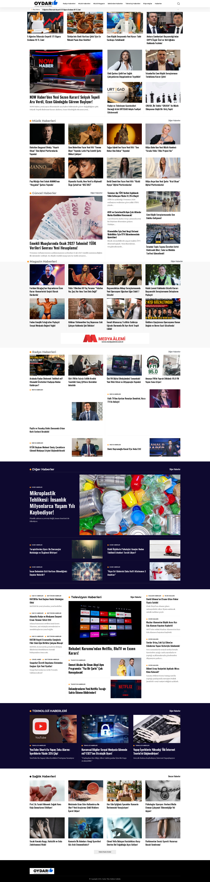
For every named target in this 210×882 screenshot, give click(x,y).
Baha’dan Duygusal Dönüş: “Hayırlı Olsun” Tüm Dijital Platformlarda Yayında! (44, 151)
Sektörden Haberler (54, 596)
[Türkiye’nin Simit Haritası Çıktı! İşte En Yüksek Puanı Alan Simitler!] (85, 23)
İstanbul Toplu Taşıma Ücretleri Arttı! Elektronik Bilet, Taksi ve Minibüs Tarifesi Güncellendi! (162, 250)
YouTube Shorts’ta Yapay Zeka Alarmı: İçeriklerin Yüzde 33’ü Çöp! (50, 751)
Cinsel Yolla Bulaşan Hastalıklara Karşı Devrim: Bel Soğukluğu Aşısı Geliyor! (123, 842)
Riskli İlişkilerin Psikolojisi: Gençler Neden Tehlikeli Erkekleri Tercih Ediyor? (125, 550)
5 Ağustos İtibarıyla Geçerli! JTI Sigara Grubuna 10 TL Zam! (61, 9)
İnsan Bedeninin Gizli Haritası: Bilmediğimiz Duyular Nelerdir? (48, 572)
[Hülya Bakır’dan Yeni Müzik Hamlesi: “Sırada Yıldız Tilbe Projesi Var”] (162, 134)
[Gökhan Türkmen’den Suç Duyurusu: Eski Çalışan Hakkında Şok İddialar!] (85, 308)
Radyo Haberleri (44, 352)
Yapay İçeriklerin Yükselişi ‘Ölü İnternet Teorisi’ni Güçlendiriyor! (154, 751)
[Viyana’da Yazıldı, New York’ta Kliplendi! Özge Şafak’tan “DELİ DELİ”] (85, 168)
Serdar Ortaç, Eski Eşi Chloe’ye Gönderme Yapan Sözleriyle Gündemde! (163, 644)
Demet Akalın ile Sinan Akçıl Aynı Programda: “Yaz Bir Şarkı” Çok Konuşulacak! (86, 668)
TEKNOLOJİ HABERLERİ (49, 711)
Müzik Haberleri (44, 121)
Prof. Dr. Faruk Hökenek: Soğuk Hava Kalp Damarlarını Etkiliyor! (45, 805)
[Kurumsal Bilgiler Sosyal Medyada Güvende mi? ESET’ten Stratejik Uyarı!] (105, 729)
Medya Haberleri (37, 390)
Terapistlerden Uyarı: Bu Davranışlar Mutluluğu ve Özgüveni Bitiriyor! (45, 550)
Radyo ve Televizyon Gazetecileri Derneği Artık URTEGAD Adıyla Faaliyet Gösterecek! (124, 109)
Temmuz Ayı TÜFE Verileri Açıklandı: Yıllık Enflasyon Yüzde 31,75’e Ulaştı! (123, 194)
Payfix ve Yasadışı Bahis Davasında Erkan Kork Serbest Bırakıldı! (47, 429)
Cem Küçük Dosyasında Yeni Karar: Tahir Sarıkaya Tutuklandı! (124, 38)
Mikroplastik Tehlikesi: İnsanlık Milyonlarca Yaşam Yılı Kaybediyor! (52, 502)
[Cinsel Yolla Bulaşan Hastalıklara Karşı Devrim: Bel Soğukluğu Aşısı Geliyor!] (124, 827)
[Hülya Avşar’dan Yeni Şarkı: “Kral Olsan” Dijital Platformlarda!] (162, 168)
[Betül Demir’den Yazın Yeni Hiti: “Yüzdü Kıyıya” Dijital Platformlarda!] (124, 168)
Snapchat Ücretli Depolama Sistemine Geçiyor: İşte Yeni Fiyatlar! (46, 664)
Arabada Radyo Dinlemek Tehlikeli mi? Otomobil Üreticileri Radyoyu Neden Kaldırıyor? (46, 382)
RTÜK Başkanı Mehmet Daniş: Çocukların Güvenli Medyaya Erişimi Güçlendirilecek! (47, 448)
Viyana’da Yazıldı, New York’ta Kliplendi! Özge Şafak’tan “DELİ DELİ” (85, 183)
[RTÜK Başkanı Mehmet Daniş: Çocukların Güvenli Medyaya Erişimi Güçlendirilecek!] (87, 447)
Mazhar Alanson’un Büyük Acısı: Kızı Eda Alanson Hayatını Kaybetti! (161, 623)
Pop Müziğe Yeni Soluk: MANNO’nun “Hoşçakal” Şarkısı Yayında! (45, 183)
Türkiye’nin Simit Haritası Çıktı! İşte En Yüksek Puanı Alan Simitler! (84, 38)
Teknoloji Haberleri (39, 745)
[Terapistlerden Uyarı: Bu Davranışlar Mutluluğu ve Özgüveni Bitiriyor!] (87, 549)
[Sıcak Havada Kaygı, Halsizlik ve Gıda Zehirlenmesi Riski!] (47, 827)
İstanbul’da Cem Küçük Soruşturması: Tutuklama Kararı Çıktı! (162, 75)
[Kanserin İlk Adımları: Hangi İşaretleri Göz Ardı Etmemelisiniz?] (85, 827)
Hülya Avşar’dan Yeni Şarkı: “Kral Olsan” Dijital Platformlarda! (162, 183)
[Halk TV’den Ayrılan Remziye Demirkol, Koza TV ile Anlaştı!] (165, 398)
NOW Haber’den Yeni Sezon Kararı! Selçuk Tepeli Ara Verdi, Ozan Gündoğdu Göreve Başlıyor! (65, 99)
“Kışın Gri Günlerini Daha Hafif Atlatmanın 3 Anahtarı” (126, 572)
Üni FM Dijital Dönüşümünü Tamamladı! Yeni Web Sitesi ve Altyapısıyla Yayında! (124, 380)
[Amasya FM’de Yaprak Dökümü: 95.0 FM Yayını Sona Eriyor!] (162, 365)
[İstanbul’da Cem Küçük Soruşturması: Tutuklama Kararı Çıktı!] (163, 60)
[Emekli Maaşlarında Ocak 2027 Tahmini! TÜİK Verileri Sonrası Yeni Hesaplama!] (66, 217)
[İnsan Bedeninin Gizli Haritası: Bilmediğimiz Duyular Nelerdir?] (87, 571)
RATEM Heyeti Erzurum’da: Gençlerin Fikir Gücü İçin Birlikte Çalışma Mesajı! (46, 641)
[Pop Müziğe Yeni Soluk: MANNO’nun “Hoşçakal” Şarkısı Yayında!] (47, 168)
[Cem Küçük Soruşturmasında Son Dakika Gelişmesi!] (163, 201)
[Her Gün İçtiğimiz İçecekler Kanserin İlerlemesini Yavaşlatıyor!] (124, 790)
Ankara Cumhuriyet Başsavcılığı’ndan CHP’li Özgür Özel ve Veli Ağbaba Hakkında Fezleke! (163, 40)
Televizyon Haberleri (78, 660)
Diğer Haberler (174, 120)
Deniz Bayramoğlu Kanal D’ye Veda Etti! (124, 449)
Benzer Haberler (174, 776)
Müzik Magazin (170, 596)
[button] (178, 4)
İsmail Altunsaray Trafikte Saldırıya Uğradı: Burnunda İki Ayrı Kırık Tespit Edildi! (123, 325)
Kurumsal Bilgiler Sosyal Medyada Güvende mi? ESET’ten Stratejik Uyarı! (104, 751)
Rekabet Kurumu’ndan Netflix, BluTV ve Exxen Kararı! (102, 651)
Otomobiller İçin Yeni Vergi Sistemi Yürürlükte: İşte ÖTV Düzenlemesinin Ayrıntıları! (123, 234)
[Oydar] (44, 3)
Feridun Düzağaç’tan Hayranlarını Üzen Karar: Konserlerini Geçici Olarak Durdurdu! (46, 291)
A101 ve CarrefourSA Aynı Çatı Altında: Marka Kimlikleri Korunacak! (124, 213)
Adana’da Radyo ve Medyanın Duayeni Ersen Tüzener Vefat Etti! (46, 618)
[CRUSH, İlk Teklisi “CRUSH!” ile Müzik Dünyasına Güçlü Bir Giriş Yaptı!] (163, 92)
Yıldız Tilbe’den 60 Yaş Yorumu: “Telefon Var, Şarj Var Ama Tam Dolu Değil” (85, 289)
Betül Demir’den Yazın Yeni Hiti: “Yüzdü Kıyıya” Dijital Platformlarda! (123, 183)
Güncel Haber (36, 659)
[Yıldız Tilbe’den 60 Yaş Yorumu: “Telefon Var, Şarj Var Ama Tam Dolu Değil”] (85, 274)
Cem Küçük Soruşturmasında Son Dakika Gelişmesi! (160, 216)
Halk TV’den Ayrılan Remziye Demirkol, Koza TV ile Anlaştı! (126, 400)
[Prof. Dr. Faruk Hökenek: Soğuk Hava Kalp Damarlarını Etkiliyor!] (47, 790)
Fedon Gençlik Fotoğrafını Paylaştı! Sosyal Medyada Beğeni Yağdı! (45, 323)
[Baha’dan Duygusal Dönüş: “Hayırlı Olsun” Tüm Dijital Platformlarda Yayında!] (47, 134)
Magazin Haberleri (43, 261)
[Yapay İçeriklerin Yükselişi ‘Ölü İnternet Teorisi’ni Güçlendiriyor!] (156, 729)
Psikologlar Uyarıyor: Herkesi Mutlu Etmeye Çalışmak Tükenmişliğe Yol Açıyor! (160, 807)
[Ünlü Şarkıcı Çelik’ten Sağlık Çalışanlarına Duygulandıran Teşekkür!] (124, 60)
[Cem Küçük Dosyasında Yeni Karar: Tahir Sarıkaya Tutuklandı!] (125, 23)
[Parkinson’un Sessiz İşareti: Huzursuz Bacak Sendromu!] (162, 827)
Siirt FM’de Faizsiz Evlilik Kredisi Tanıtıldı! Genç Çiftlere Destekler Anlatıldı (82, 382)
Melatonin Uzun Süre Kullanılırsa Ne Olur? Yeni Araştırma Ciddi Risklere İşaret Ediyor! (83, 807)
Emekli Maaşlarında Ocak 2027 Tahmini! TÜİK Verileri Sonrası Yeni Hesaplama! (63, 246)
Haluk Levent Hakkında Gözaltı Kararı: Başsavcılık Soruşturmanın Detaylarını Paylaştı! (161, 291)
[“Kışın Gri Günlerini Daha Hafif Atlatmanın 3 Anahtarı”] (165, 571)
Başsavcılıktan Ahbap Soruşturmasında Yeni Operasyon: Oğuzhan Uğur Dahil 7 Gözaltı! (123, 291)
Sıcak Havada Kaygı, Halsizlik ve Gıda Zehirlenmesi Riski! (46, 842)
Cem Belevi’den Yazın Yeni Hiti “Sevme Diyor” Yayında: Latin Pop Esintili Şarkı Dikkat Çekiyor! (84, 151)
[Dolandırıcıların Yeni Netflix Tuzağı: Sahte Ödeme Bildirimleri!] (126, 689)
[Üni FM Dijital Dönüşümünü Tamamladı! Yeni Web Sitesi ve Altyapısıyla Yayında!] (124, 365)
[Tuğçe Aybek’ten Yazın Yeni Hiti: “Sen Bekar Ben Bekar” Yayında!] (124, 134)
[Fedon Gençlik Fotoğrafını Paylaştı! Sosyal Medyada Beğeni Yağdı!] (47, 308)
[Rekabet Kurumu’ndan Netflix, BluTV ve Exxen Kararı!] (105, 623)
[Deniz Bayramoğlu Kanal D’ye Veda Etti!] (165, 447)
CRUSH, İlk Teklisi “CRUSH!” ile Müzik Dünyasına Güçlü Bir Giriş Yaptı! (162, 107)
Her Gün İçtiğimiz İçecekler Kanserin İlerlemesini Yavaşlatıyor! (122, 805)
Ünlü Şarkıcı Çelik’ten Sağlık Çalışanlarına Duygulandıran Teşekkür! (124, 75)
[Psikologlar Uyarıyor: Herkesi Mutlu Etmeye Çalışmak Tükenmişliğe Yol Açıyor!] (162, 790)
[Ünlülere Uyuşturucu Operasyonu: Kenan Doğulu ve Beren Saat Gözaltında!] (162, 308)
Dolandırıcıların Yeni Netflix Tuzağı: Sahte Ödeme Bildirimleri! (87, 690)
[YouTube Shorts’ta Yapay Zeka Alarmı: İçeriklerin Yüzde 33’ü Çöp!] (53, 729)
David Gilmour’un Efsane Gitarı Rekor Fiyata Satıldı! (162, 600)
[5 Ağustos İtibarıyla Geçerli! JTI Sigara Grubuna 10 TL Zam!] (45, 23)
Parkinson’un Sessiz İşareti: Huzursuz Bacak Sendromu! (161, 842)
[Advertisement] (49, 408)
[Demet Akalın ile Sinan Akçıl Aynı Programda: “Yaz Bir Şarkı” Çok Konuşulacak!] (126, 667)
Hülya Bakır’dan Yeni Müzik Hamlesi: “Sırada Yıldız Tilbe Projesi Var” (160, 149)
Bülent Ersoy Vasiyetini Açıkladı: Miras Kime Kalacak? (162, 670)
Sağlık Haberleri (44, 776)
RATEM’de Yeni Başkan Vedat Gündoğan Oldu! (46, 600)
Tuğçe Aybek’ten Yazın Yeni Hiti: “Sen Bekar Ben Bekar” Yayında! (123, 149)
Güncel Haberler (44, 193)
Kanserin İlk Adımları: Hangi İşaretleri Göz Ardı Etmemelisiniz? (84, 842)
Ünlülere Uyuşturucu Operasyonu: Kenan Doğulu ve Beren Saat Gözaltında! (162, 323)
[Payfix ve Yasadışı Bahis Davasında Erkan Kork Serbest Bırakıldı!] (87, 411)
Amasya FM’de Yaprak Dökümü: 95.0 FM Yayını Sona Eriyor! (162, 380)
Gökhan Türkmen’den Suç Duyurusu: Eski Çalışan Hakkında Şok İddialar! (85, 323)
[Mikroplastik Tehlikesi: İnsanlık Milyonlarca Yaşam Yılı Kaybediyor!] (129, 505)
